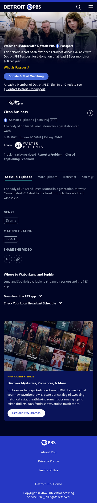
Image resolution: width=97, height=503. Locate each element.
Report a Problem (50, 155)
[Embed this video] (8, 259)
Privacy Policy (48, 461)
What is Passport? (16, 67)
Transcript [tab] (69, 177)
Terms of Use (48, 470)
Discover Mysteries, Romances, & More (37, 383)
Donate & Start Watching (26, 76)
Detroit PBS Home (48, 484)
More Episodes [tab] (47, 177)
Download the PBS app (20, 296)
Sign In (55, 85)
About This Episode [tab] (18, 177)
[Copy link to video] (18, 259)
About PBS (48, 452)
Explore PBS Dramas (26, 413)
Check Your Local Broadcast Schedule (30, 303)
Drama (11, 221)
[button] (79, 7)
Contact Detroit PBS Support (25, 89)
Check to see (73, 85)
